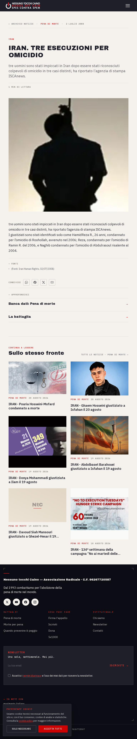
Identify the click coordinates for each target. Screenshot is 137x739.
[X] (7, 602)
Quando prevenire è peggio (20, 630)
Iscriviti (52, 624)
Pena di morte (12, 618)
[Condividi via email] (52, 282)
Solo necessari (21, 728)
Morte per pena (13, 624)
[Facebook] (25, 602)
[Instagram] (35, 602)
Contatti (98, 630)
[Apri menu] (127, 5)
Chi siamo (99, 618)
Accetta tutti (53, 728)
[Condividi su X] (43, 282)
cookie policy (26, 720)
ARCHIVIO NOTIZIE (21, 24)
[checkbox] (9, 675)
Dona (51, 630)
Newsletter (100, 624)
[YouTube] (16, 602)
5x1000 (53, 637)
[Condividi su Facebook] (35, 282)
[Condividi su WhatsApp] (26, 282)
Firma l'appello (57, 618)
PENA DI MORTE (50, 24)
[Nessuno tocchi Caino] (23, 5)
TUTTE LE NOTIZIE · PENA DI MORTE (104, 354)
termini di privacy (32, 675)
